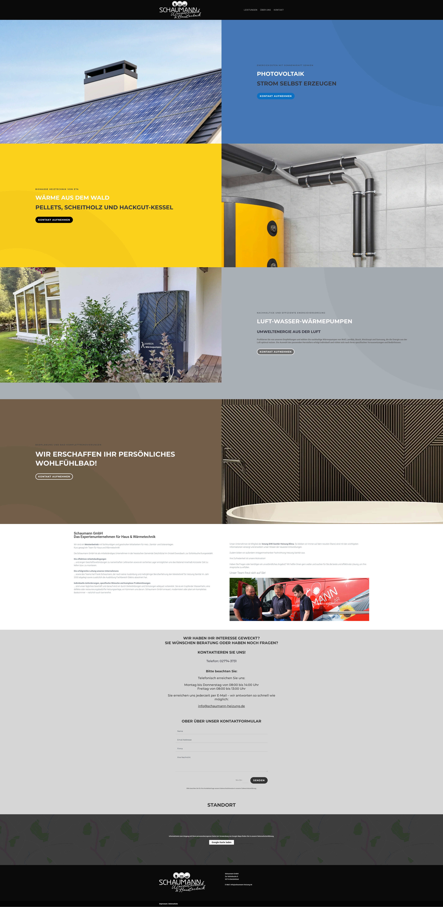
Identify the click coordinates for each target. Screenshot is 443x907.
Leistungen (250, 10)
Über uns (265, 10)
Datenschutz (173, 904)
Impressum (163, 904)
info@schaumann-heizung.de (221, 706)
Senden (259, 780)
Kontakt (279, 10)
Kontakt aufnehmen (276, 96)
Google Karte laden (221, 842)
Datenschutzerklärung (248, 788)
